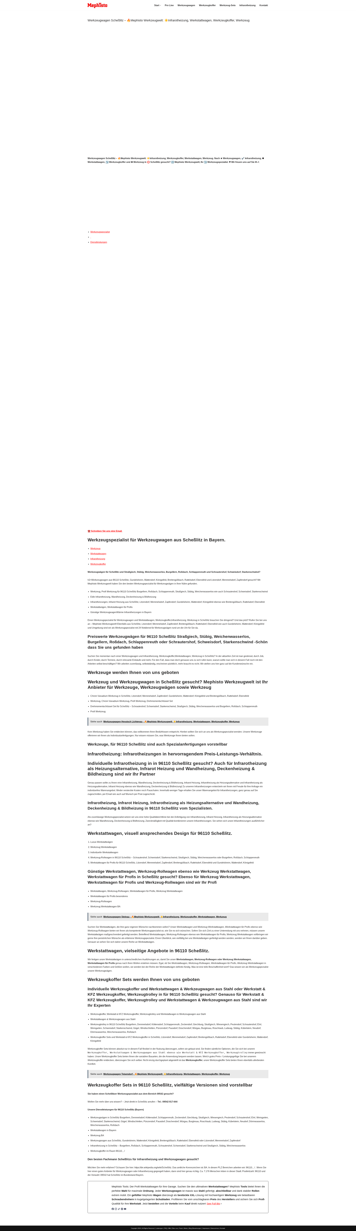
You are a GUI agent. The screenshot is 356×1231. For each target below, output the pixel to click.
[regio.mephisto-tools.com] (97, 5)
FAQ (165, 1228)
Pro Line (169, 5)
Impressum (205, 1228)
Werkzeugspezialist (100, 232)
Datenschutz (215, 1228)
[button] (160, 5)
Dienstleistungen (98, 242)
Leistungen (159, 1228)
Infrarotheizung (247, 5)
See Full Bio (213, 1203)
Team (181, 1228)
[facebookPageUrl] (113, 1209)
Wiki (169, 1228)
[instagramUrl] (116, 1209)
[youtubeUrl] (125, 1209)
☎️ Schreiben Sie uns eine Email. (105, 531)
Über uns (175, 1228)
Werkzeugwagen (186, 5)
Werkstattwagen (98, 553)
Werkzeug (95, 548)
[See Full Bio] (221, 1204)
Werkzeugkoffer (207, 5)
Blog (190, 1228)
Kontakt (263, 5)
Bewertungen (197, 1228)
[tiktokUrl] (119, 1209)
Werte (186, 1228)
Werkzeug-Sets (228, 5)
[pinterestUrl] (122, 1209)
